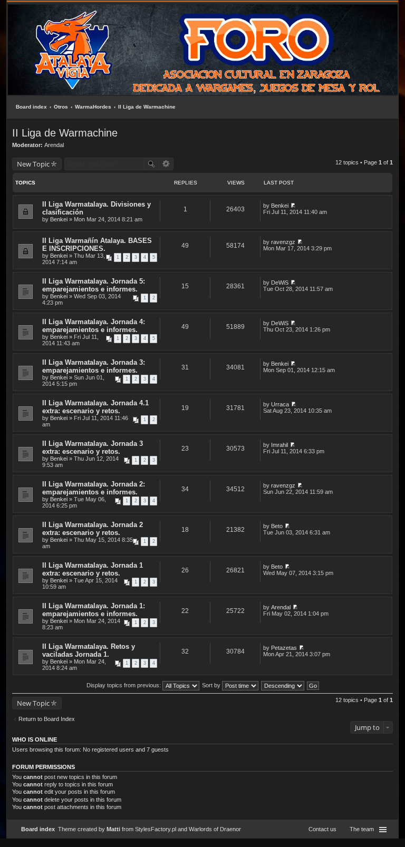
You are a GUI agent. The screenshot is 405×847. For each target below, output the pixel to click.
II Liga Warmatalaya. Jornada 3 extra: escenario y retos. (92, 447)
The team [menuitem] (362, 829)
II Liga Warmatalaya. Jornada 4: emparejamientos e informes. (93, 326)
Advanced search (166, 164)
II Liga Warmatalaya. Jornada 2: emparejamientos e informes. (93, 488)
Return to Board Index (46, 719)
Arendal (54, 145)
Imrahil (279, 445)
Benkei (59, 219)
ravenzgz (283, 242)
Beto (277, 526)
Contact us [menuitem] (322, 829)
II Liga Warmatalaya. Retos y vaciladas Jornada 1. (88, 650)
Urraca (280, 404)
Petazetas (284, 648)
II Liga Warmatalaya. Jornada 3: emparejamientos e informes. (93, 366)
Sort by (212, 685)
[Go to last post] (293, 205)
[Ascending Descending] (283, 685)
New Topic (33, 164)
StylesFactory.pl (155, 829)
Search (151, 164)
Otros (61, 107)
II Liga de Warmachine (147, 107)
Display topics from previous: (124, 685)
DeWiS (279, 282)
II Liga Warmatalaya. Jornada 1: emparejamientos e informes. (93, 610)
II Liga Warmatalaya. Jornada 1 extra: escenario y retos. (92, 569)
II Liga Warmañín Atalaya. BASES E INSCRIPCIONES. (97, 244)
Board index (31, 107)
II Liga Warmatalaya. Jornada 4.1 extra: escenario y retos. (95, 407)
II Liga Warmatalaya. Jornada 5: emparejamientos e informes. (93, 285)
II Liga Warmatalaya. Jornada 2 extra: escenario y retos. (92, 529)
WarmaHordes (93, 107)
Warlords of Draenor (215, 829)
